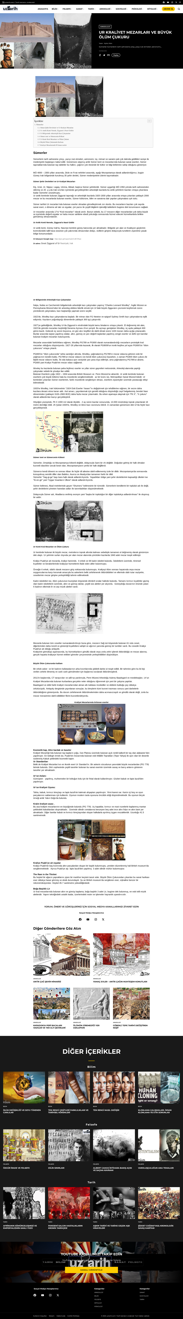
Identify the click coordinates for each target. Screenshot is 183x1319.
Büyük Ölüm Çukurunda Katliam (51, 142)
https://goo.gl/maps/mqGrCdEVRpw (68, 239)
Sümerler (39, 124)
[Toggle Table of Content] (148, 121)
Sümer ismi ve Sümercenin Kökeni (52, 136)
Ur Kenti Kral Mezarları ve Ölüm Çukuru (54, 139)
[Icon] (164, 2)
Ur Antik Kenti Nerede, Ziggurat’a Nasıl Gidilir (57, 130)
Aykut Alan (108, 43)
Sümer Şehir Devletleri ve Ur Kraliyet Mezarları (56, 127)
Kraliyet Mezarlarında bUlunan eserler (53, 145)
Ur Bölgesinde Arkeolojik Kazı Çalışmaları (55, 133)
